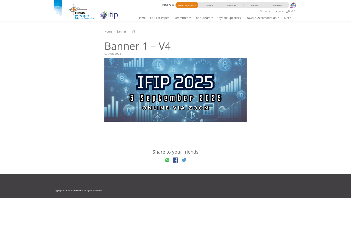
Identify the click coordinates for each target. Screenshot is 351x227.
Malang (255, 5)
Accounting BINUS (285, 11)
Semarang (278, 5)
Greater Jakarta (187, 5)
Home (142, 18)
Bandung (232, 5)
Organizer (265, 11)
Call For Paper (159, 18)
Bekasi (209, 5)
